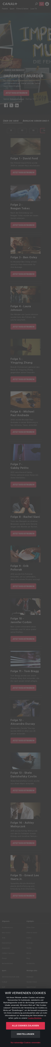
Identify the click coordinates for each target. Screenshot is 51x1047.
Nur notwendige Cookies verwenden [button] (25, 1042)
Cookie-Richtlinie (35, 1018)
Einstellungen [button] (25, 1034)
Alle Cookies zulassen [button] (25, 1026)
